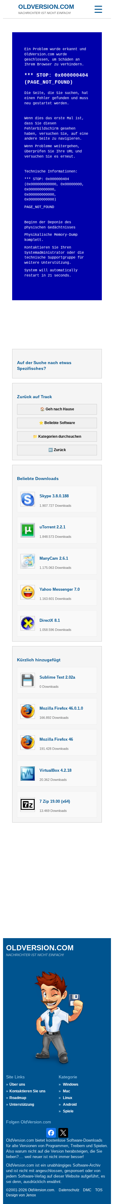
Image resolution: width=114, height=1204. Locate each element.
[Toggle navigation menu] (98, 9)
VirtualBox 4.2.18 (55, 770)
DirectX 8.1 (50, 620)
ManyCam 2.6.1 (54, 558)
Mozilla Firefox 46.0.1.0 (61, 708)
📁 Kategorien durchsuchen (57, 436)
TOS (98, 1190)
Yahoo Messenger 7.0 (60, 589)
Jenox (31, 1195)
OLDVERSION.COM (46, 6)
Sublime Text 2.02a (57, 677)
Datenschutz (69, 1190)
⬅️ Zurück (57, 450)
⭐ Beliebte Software (57, 423)
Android (70, 1104)
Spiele (68, 1111)
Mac (66, 1091)
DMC (87, 1190)
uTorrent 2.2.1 (52, 527)
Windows (70, 1084)
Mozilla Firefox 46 (56, 739)
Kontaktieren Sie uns (27, 1091)
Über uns (17, 1084)
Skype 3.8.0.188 (54, 496)
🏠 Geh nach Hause (57, 409)
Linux (67, 1098)
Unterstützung (21, 1104)
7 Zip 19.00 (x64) (55, 801)
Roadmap (17, 1098)
